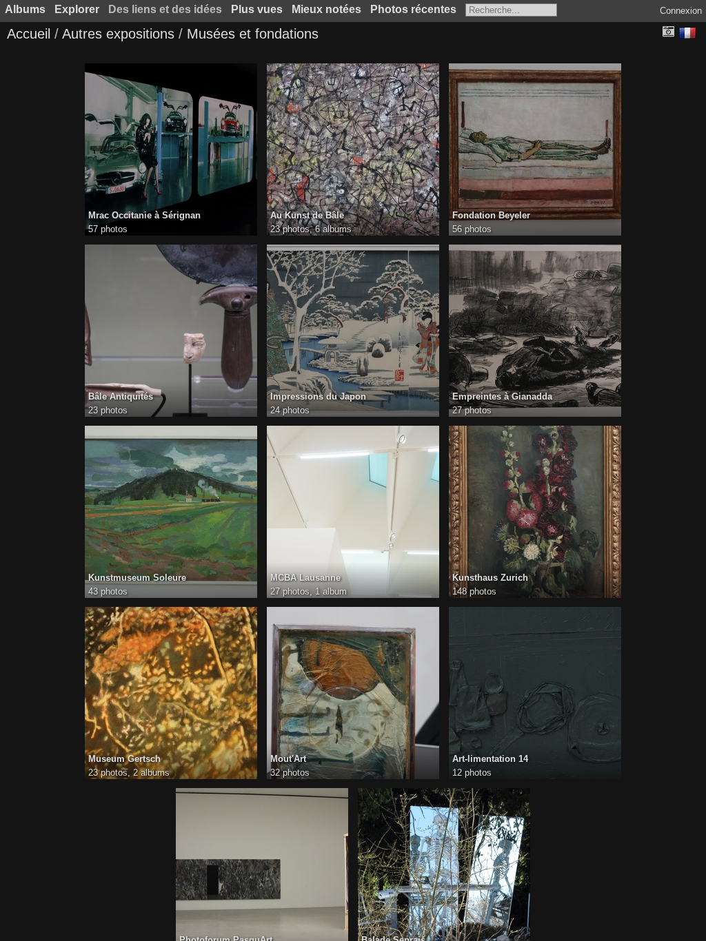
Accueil (28, 33)
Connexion (681, 11)
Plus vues (257, 9)
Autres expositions (118, 33)
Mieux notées (326, 9)
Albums (25, 9)
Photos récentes (413, 9)
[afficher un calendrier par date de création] (668, 32)
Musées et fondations (253, 33)
